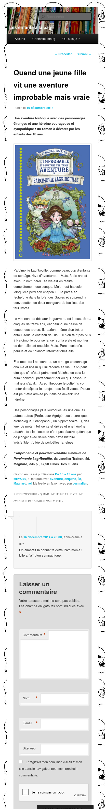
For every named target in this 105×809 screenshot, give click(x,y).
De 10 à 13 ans (65, 474)
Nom (30, 698)
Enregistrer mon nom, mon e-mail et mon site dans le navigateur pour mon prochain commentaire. (50, 768)
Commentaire (34, 635)
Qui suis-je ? (71, 38)
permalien (80, 483)
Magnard (20, 483)
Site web (29, 748)
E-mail (30, 723)
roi (30, 483)
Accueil (20, 38)
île (79, 478)
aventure (56, 478)
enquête (70, 478)
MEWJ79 (20, 478)
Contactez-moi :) (43, 38)
